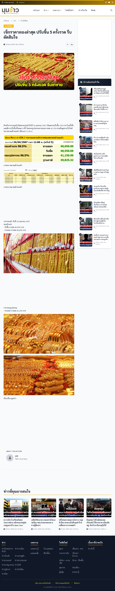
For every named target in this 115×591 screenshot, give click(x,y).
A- (68, 44)
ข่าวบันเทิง (6, 556)
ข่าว (45, 10)
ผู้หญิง (61, 572)
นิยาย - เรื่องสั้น (78, 560)
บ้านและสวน (48, 549)
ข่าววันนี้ (91, 549)
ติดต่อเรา (77, 583)
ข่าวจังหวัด (83, 10)
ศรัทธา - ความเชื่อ (64, 561)
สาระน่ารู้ (75, 572)
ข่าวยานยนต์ (6, 560)
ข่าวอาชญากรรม (8, 565)
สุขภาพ (62, 567)
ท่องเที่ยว (75, 567)
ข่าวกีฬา (5, 574)
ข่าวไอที (18, 565)
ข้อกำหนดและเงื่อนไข (62, 583)
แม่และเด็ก (35, 553)
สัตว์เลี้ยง (47, 553)
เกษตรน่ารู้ (35, 549)
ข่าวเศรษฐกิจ (19, 556)
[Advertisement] (39, 108)
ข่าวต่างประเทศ (21, 560)
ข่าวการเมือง (19, 549)
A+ (72, 44)
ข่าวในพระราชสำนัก (7, 550)
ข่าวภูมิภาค (6, 569)
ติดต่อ (93, 10)
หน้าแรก (36, 10)
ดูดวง (61, 549)
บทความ (56, 10)
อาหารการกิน (64, 553)
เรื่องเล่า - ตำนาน (75, 554)
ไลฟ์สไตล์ (69, 10)
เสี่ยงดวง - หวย (77, 549)
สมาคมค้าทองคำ (13, 131)
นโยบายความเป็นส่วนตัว (43, 583)
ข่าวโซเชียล (24, 21)
